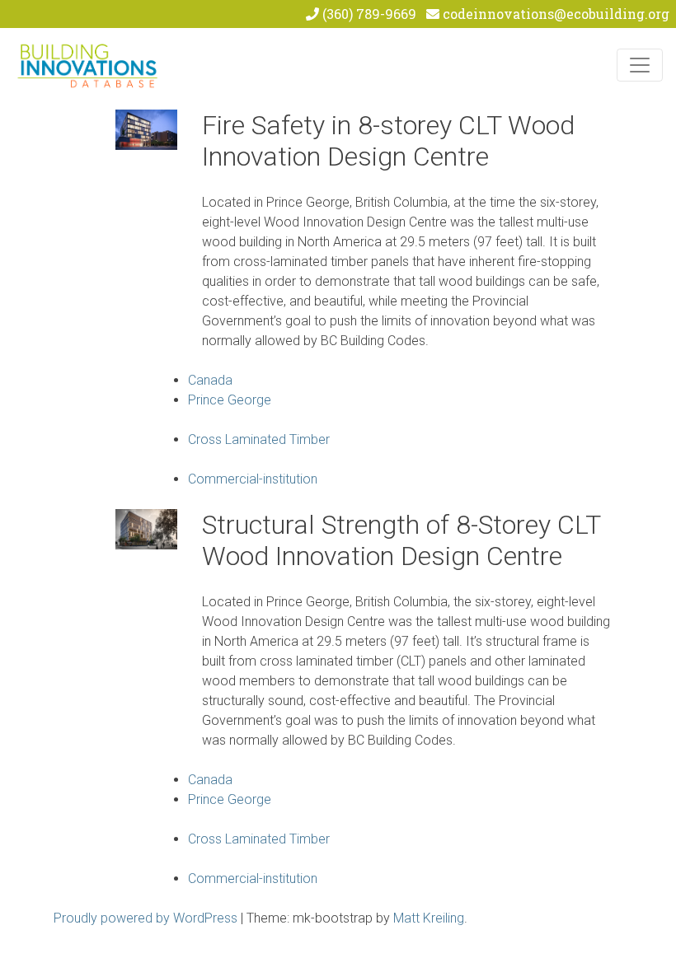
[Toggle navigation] (640, 65)
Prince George (229, 400)
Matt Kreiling (428, 918)
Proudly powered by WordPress (145, 918)
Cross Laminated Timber (259, 439)
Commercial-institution (252, 479)
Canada (210, 380)
